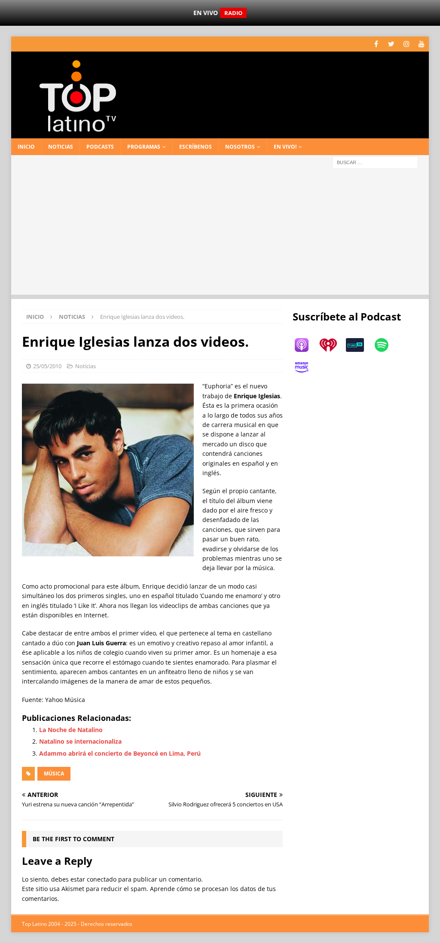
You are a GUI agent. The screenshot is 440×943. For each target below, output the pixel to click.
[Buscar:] (375, 162)
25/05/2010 (47, 366)
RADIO (233, 13)
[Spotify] (386, 345)
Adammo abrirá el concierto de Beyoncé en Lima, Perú (120, 753)
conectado (101, 879)
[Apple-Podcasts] (306, 345)
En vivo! (285, 146)
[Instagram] (406, 44)
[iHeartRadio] (332, 345)
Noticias (60, 146)
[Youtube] (421, 44)
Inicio (26, 146)
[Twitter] (391, 44)
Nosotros (240, 146)
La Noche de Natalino (71, 730)
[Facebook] (376, 44)
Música (54, 773)
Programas (143, 146)
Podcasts (100, 146)
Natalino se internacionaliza (80, 741)
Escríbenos (195, 146)
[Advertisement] (220, 234)
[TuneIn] (359, 345)
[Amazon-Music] (306, 367)
